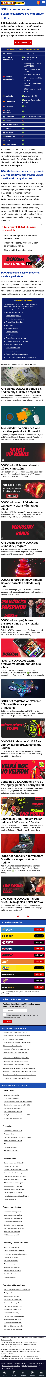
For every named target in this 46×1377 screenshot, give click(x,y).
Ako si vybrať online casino (12, 1108)
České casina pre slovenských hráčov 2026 (17, 1105)
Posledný (28, 916)
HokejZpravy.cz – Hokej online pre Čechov (16, 1078)
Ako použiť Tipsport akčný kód (13, 1329)
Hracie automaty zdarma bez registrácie (16, 1254)
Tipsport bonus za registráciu (13, 1215)
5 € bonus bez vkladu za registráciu (15, 1176)
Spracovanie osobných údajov (11, 1366)
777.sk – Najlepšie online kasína (13, 1039)
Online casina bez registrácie (13, 1118)
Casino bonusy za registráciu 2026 (14, 1163)
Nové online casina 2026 (11, 1098)
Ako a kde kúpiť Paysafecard (13, 1299)
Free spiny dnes (9, 1134)
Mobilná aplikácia (12, 332)
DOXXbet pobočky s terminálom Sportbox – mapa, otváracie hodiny (22, 859)
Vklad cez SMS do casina (12, 1296)
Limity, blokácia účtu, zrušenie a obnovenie (21, 357)
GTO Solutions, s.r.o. (7, 1368)
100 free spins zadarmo (11, 1144)
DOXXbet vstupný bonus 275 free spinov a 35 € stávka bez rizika (20, 623)
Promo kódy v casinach (11, 1166)
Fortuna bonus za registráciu (12, 1212)
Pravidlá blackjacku (10, 1277)
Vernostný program (13, 351)
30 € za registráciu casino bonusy (14, 1189)
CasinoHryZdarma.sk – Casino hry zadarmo (16, 1035)
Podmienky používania (35, 1363)
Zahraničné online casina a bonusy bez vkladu (18, 1102)
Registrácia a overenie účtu (16, 338)
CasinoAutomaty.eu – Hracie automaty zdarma (17, 1042)
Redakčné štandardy (20, 1363)
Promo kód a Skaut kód (14, 322)
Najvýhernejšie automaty (11, 1257)
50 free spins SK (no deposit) (13, 1140)
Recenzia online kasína (14, 312)
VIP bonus (9, 325)
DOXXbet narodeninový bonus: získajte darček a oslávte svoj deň (21, 583)
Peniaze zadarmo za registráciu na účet (16, 1169)
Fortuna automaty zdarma (12, 1264)
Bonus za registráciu (13, 316)
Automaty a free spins (10, 1147)
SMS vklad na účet (13, 348)
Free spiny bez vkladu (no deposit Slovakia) (17, 1137)
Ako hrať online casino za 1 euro (14, 1316)
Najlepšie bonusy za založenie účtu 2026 (16, 1196)
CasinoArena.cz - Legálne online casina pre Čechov (19, 1068)
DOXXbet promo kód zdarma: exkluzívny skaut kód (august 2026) (20, 505)
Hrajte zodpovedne (6, 1340)
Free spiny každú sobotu (11, 1150)
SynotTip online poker (10, 1274)
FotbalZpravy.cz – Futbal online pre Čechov (16, 1064)
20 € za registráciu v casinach (13, 1186)
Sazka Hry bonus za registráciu (13, 1225)
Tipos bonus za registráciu (12, 1231)
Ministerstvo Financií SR (19, 1356)
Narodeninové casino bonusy (13, 1173)
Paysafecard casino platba (12, 1303)
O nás (3, 1363)
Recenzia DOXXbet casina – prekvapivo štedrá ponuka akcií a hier (21, 664)
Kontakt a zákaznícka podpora (17, 354)
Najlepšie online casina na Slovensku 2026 (17, 1115)
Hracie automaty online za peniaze (14, 1251)
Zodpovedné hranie (17, 1358)
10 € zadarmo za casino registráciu (14, 1183)
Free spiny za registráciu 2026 (13, 1130)
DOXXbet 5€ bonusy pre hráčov (13, 1326)
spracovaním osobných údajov (23, 1015)
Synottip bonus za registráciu (13, 1218)
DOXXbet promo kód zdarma (13, 1323)
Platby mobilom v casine (11, 1293)
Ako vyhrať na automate (11, 1247)
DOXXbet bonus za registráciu (13, 1222)
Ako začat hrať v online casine (13, 1111)
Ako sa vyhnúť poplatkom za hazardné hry (17, 1289)
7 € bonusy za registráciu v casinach (15, 1179)
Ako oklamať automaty (11, 1260)
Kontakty (9, 1363)
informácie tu (33, 1342)
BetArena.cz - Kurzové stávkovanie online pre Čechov (19, 1071)
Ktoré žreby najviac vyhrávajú (13, 1306)
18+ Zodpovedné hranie (29, 1366)
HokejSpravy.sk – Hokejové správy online (15, 1053)
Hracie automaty (12, 328)
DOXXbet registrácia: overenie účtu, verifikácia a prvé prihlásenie (21, 704)
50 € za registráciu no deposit (13, 1193)
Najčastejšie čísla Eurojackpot (13, 1309)
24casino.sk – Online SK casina (12, 1046)
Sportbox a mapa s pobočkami (17, 341)
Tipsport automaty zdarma (12, 1267)
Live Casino (10, 335)
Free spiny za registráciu (15, 319)
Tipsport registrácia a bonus (12, 1319)
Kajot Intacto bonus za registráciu (14, 1228)
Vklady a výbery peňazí (14, 344)
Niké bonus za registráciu (12, 1235)
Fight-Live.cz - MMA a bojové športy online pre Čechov (19, 1075)
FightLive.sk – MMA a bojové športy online (16, 1058)
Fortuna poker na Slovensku (12, 1270)
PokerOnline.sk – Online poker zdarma (15, 1032)
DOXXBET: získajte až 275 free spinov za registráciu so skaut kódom (21, 745)
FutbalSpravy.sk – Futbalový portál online (15, 1061)
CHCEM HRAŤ (22, 42)
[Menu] (43, 3)
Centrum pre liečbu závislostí (32, 1358)
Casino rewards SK (10, 1199)
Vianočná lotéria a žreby (11, 1313)
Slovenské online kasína (11, 1095)
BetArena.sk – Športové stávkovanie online (16, 1049)
